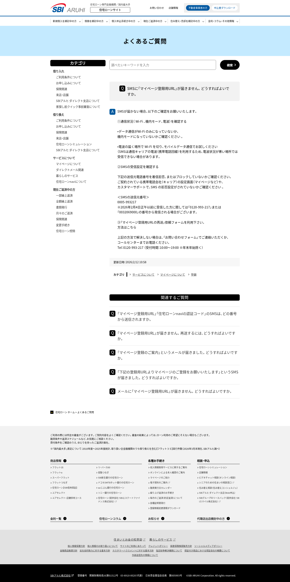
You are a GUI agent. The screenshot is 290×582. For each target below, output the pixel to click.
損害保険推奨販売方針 (181, 545)
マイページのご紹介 (160, 477)
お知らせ (153, 518)
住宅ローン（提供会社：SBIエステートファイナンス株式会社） (119, 499)
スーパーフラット (60, 477)
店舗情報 (173, 7)
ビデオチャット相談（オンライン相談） (217, 477)
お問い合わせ (157, 7)
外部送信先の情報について (145, 555)
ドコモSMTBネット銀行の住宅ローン (116, 482)
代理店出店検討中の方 (211, 518)
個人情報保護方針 (76, 545)
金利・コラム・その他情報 (221, 21)
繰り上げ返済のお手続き (162, 492)
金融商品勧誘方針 (68, 550)
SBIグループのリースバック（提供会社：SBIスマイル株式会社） (219, 499)
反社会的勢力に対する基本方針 (95, 550)
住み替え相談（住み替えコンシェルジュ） (218, 487)
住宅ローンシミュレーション (213, 467)
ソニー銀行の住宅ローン (110, 492)
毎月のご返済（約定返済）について (166, 497)
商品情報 (55, 461)
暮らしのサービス (160, 539)
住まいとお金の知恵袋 (128, 539)
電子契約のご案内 (158, 482)
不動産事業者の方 (197, 7)
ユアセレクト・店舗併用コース (66, 497)
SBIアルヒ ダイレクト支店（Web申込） (217, 492)
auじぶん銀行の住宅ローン (111, 487)
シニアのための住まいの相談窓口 (215, 482)
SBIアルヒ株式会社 (60, 575)
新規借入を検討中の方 (65, 21)
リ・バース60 (104, 467)
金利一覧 (55, 518)
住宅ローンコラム (110, 518)
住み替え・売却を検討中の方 (185, 21)
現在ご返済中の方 (152, 21)
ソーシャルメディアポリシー (208, 545)
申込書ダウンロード (224, 7)
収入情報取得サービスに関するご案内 (168, 467)
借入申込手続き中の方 (123, 21)
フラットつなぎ (59, 482)
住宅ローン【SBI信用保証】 (64, 487)
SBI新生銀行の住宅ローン (110, 477)
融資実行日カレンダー (161, 487)
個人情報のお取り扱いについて (102, 545)
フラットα (57, 472)
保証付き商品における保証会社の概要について (207, 550)
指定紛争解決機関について (169, 550)
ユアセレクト (58, 492)
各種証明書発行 (157, 503)
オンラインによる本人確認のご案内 (167, 472)
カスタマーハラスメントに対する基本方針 (133, 550)
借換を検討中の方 (94, 21)
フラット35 (57, 467)
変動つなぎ (103, 472)
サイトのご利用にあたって (133, 545)
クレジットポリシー (158, 545)
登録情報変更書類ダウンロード (165, 508)
